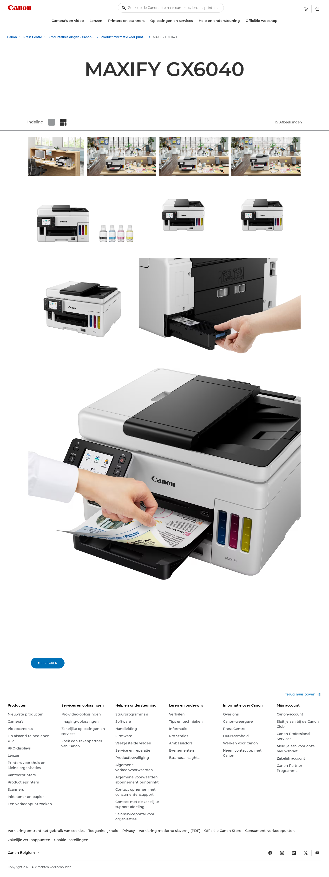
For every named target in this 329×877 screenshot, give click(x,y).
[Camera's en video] (86, 20)
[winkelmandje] (317, 9)
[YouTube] (317, 853)
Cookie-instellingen (71, 840)
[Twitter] (306, 853)
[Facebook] (270, 853)
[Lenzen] (104, 20)
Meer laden (47, 663)
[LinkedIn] (294, 853)
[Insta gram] (282, 853)
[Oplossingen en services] (195, 20)
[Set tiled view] (51, 122)
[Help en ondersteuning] (242, 20)
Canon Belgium (22, 852)
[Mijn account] (305, 9)
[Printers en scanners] (146, 20)
